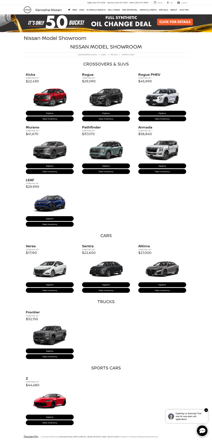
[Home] (69, 9)
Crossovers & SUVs (87, 55)
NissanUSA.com (151, 437)
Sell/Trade (114, 9)
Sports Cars (128, 55)
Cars (103, 55)
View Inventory (49, 118)
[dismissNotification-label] (206, 410)
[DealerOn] (31, 437)
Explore (52, 113)
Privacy (133, 437)
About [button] (173, 9)
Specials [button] (163, 9)
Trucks (114, 55)
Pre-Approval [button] (129, 9)
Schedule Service (96, 9)
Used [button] (81, 9)
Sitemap (140, 437)
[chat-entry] (202, 431)
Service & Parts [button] (148, 9)
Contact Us (124, 437)
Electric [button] (184, 9)
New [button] (74, 9)
